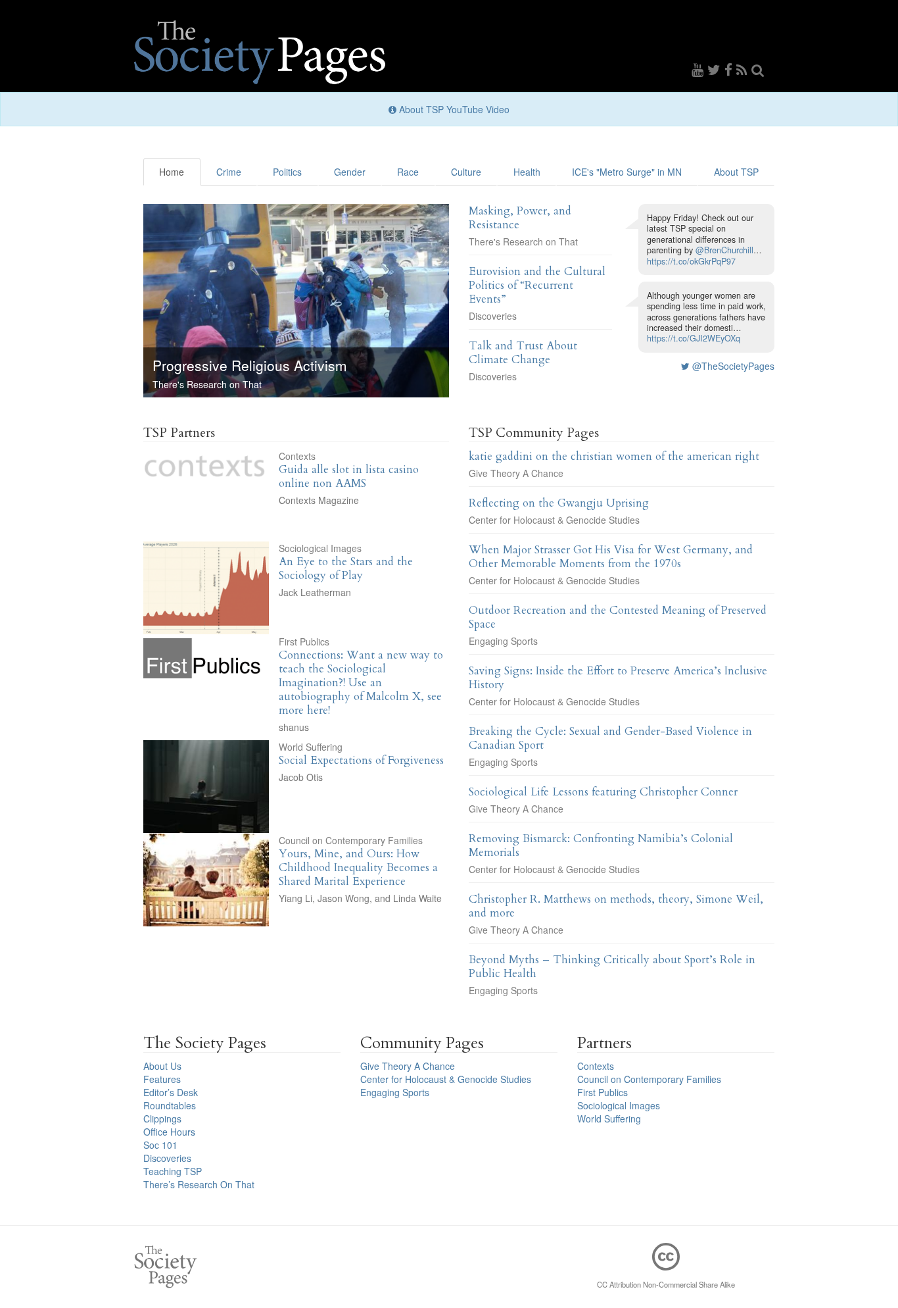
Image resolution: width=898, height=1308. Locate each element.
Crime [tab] (228, 171)
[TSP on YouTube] (699, 69)
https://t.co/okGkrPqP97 (691, 261)
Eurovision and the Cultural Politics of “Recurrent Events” (537, 285)
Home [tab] (171, 171)
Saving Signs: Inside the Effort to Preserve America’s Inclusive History (618, 677)
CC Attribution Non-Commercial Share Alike (666, 1284)
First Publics (304, 641)
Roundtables (169, 1105)
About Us (162, 1065)
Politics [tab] (287, 171)
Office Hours (169, 1131)
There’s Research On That (198, 1184)
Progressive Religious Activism (250, 365)
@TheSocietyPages (732, 365)
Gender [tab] (350, 171)
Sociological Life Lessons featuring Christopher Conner (603, 791)
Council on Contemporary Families (351, 840)
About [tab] (736, 171)
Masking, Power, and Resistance (520, 217)
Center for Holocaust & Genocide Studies (554, 519)
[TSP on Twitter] (715, 69)
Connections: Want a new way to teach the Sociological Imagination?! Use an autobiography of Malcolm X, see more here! (361, 682)
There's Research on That (207, 384)
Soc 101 (160, 1144)
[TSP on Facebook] (730, 69)
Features (162, 1079)
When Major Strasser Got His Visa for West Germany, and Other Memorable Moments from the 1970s (611, 556)
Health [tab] (526, 171)
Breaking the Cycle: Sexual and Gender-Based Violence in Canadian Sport (610, 738)
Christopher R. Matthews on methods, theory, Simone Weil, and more (616, 906)
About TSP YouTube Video (452, 109)
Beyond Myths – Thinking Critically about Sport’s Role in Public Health (612, 966)
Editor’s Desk (170, 1092)
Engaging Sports (503, 640)
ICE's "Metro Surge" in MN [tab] (627, 171)
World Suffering (311, 746)
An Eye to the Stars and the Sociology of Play (346, 568)
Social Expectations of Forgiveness (361, 760)
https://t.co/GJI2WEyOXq (693, 338)
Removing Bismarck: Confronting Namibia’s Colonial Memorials (601, 845)
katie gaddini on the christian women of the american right (614, 456)
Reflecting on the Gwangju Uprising (559, 503)
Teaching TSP (172, 1171)
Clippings (162, 1118)
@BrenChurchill (724, 250)
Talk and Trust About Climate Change (523, 352)
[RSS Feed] (743, 69)
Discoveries (493, 315)
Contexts (297, 456)
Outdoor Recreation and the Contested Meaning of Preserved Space (618, 617)
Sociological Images (320, 548)
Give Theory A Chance (516, 473)
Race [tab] (408, 171)
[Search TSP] (758, 69)
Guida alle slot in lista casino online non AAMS (349, 476)
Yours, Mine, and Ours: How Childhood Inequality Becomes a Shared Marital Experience (358, 867)
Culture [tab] (466, 171)
